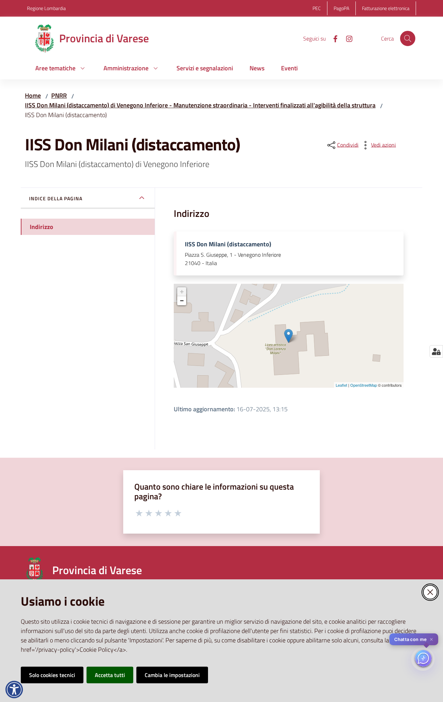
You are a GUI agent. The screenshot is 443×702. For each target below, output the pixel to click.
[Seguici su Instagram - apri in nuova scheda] (346, 38)
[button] (407, 38)
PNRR (59, 95)
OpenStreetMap (363, 385)
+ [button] (182, 291)
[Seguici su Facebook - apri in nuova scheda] (333, 38)
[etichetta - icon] (139, 512)
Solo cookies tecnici (52, 675)
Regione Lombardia (46, 8)
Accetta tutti (110, 675)
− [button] (182, 300)
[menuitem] (61, 68)
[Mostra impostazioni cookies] (436, 351)
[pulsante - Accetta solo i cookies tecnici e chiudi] (430, 592)
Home (33, 95)
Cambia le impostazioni (172, 675)
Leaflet (341, 385)
